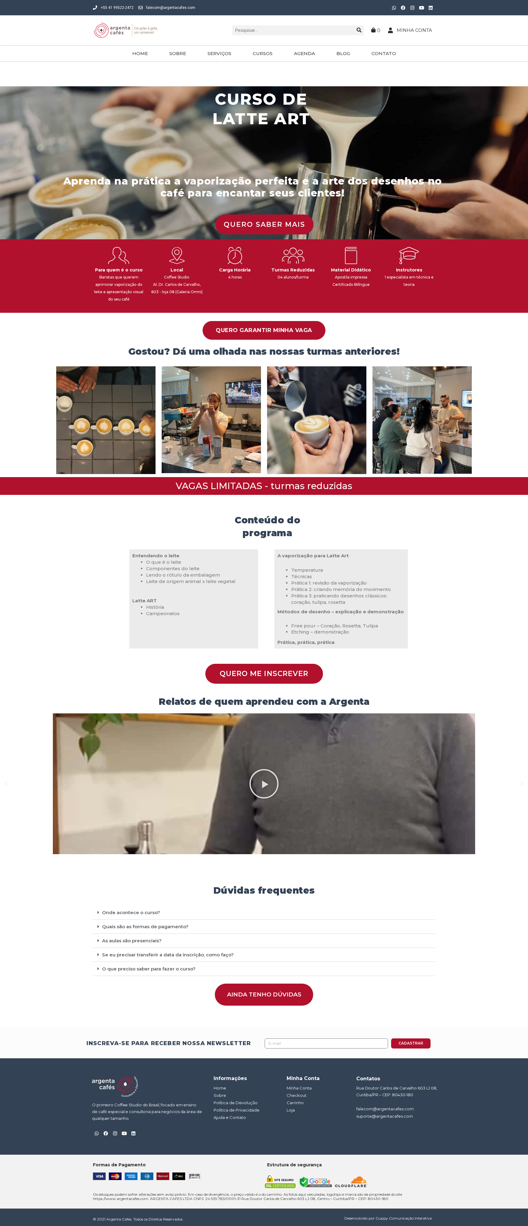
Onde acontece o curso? (131, 912)
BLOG (343, 53)
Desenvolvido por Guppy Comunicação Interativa (388, 1218)
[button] (6, 784)
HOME (140, 53)
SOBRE (177, 53)
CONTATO (384, 53)
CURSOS (263, 53)
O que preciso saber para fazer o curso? (149, 969)
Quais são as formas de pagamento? (145, 926)
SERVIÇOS (219, 53)
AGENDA (304, 53)
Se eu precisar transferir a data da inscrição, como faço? (168, 955)
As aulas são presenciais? (132, 941)
